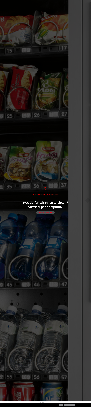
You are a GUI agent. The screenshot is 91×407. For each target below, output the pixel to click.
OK (61, 404)
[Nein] (89, 404)
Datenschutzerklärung (69, 404)
